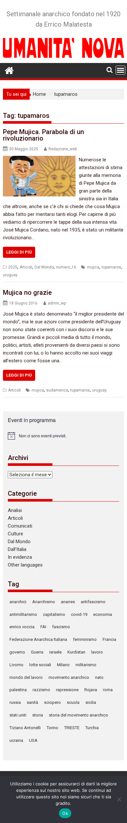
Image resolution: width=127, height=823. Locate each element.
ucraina (16, 740)
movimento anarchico (69, 677)
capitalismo (54, 614)
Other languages (25, 565)
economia (102, 614)
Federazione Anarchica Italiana (38, 639)
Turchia (92, 727)
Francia (109, 639)
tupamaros (111, 267)
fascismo (61, 626)
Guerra (37, 652)
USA (33, 740)
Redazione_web (63, 149)
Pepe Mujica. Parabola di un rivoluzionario (43, 135)
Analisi (15, 510)
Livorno (16, 664)
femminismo (85, 639)
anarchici (17, 601)
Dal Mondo (44, 267)
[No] (119, 799)
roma (108, 689)
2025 (12, 267)
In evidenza (20, 557)
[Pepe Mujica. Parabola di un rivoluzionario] (39, 160)
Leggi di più (19, 252)
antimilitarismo (23, 614)
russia (15, 702)
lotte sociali (40, 664)
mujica (93, 267)
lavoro (97, 652)
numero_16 (66, 267)
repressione (67, 689)
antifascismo (93, 601)
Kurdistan (76, 652)
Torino (52, 727)
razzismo (41, 689)
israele (55, 652)
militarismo (86, 664)
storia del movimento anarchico (78, 715)
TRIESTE (71, 727)
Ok (65, 813)
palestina (18, 689)
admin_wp (57, 303)
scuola (73, 702)
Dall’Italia (17, 549)
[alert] (63, 436)
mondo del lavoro (26, 677)
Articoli (26, 267)
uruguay (10, 275)
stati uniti (17, 715)
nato (99, 677)
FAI (43, 626)
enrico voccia (22, 626)
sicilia (90, 702)
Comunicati (20, 526)
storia (37, 715)
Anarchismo (43, 601)
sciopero (52, 702)
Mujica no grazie (27, 292)
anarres (68, 601)
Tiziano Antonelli (25, 727)
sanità (32, 702)
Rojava (90, 689)
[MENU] (120, 70)
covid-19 (79, 614)
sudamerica (57, 390)
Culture (15, 534)
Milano (63, 664)
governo (17, 652)
